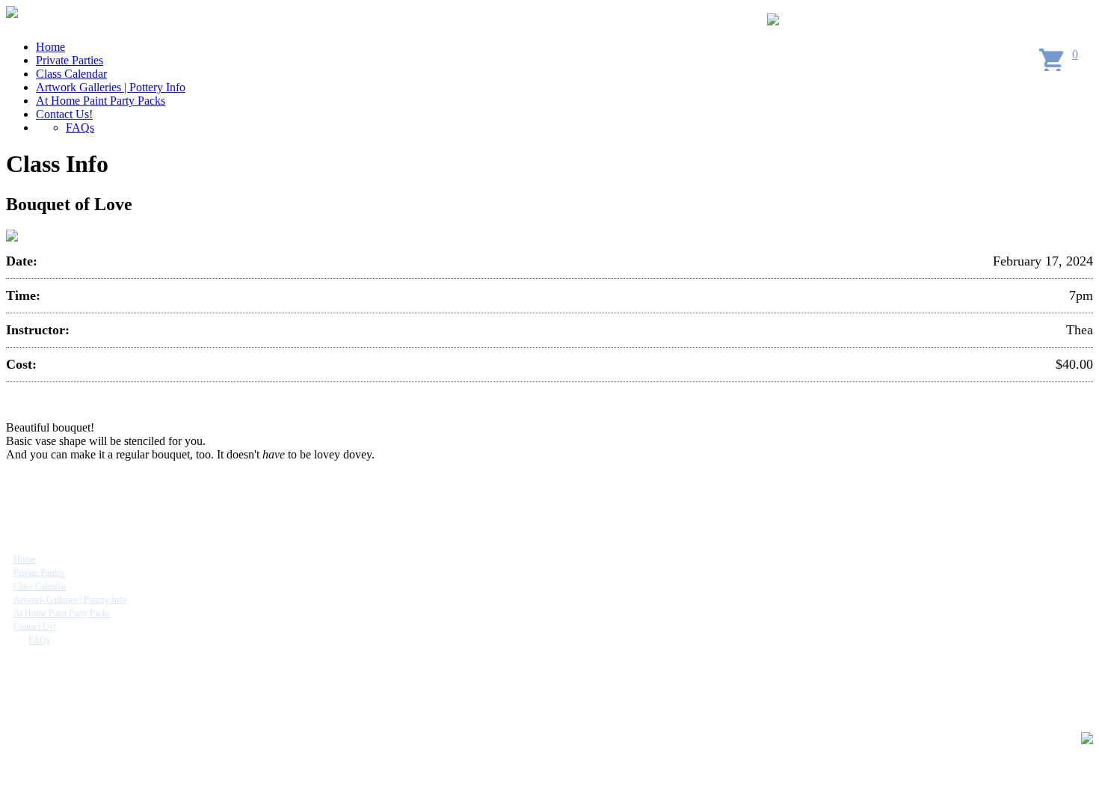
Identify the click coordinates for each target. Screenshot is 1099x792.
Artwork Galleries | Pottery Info (110, 87)
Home (50, 46)
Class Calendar (71, 73)
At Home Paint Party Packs (100, 100)
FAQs (80, 127)
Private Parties (69, 60)
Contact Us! (64, 114)
